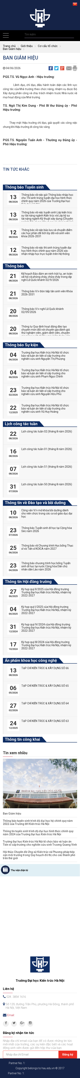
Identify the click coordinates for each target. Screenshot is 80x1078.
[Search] (70, 34)
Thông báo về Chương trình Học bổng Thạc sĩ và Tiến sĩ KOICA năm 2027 (47, 547)
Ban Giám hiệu (12, 49)
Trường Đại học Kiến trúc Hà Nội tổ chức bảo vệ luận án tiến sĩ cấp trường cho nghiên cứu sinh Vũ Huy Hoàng (45, 408)
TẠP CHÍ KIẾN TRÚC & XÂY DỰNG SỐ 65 (45, 685)
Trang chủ (9, 46)
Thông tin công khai (22, 739)
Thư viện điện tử (19, 870)
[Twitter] (14, 1024)
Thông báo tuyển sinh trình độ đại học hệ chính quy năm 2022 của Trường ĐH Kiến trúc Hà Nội (38, 822)
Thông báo (14, 266)
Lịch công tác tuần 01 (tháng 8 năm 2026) (46, 449)
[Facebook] (6, 1024)
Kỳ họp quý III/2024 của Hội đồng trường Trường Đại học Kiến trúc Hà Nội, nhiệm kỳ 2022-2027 (46, 645)
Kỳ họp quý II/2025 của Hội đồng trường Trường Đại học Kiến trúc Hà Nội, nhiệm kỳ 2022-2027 (46, 592)
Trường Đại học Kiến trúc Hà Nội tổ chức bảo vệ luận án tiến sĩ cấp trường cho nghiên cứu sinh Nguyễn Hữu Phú (45, 391)
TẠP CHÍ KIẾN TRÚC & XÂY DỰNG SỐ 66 (45, 668)
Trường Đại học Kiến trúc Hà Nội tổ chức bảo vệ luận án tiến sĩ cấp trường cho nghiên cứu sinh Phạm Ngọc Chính (45, 373)
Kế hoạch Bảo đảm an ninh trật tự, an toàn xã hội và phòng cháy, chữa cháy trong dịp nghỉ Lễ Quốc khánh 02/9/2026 (46, 276)
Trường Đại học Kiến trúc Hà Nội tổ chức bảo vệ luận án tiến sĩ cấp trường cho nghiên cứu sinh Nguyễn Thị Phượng (45, 355)
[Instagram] (30, 1024)
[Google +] (22, 1024)
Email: (11, 1015)
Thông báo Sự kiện (21, 345)
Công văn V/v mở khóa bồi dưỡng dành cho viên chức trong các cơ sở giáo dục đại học (46, 513)
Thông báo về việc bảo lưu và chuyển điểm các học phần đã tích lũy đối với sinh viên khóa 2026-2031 (46, 233)
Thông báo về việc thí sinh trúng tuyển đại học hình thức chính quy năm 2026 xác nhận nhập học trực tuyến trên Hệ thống (46, 250)
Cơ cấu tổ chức (48, 46)
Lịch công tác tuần (21, 423)
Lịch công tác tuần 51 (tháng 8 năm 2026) (46, 466)
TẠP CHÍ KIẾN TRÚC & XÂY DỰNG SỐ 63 (45, 721)
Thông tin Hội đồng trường (28, 581)
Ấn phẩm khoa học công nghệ (31, 660)
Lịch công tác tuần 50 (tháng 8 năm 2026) (46, 484)
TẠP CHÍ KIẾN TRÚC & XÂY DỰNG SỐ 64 (45, 703)
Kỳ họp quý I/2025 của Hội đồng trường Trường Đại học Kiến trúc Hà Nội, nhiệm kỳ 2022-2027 (46, 610)
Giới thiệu (27, 46)
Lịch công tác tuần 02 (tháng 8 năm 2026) (46, 431)
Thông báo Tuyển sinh (24, 187)
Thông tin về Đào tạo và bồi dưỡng (35, 502)
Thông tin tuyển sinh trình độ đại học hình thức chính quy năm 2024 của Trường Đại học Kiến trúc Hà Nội (38, 833)
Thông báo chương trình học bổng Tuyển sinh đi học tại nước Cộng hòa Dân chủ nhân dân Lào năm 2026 (45, 566)
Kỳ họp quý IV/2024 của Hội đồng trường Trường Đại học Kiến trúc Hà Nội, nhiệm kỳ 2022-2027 (46, 627)
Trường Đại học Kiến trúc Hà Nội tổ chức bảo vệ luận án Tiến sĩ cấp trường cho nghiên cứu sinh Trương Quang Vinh (40, 843)
